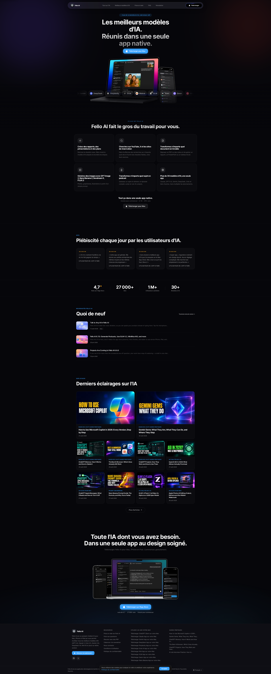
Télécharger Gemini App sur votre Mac (143, 639)
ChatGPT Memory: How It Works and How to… (183, 640)
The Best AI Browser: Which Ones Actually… (183, 644)
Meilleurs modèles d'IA (122, 5)
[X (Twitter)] (78, 658)
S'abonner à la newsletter (112, 642)
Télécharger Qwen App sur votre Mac (143, 657)
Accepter (164, 668)
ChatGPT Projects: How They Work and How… (182, 648)
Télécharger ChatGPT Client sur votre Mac (145, 633)
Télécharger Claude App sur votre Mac (143, 636)
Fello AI (77, 5)
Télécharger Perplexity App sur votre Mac (144, 645)
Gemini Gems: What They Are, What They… (183, 636)
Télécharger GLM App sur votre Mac (143, 654)
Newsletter (159, 5)
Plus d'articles (134, 510)
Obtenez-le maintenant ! (84, 653)
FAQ (149, 5)
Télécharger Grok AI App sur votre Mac (144, 648)
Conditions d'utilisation (111, 648)
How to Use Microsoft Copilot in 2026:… (182, 633)
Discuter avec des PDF (111, 639)
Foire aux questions (110, 636)
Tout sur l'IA (106, 5)
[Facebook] (74, 658)
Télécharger (195, 5)
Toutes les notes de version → (187, 314)
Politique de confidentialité (112, 651)
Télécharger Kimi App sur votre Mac (142, 651)
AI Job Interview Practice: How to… (181, 652)
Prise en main (139, 5)
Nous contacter (109, 645)
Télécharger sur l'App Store (137, 607)
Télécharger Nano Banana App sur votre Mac (145, 660)
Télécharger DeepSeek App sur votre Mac (145, 642)
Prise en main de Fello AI (112, 633)
